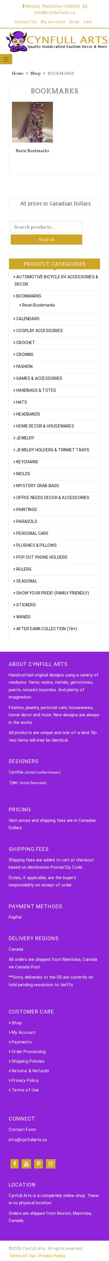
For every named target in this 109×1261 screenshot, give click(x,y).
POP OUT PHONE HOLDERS (41, 557)
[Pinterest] (38, 1164)
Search (46, 239)
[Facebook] (14, 1164)
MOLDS (23, 473)
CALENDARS (28, 318)
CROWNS (24, 354)
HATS (21, 402)
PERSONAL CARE (32, 533)
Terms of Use (25, 1090)
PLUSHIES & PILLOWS (36, 545)
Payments (22, 1042)
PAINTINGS (26, 509)
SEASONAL (26, 581)
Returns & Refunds (30, 1070)
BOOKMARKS (28, 296)
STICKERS (26, 605)
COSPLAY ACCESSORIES (39, 330)
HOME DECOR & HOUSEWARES (45, 426)
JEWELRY (25, 438)
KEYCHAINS (27, 461)
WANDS (23, 617)
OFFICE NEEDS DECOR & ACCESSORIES (52, 497)
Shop (74, 21)
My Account (53, 21)
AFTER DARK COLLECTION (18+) (46, 628)
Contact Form (22, 1129)
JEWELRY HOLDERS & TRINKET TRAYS (52, 450)
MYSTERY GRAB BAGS (37, 485)
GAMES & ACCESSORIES (39, 378)
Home (18, 73)
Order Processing (29, 1051)
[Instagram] (51, 1164)
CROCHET (25, 342)
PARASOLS (26, 521)
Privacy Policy (25, 1080)
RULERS (23, 569)
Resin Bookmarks (38, 305)
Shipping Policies (28, 1061)
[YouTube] (26, 1164)
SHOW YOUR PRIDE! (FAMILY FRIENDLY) (52, 593)
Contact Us (25, 21)
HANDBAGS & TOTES (36, 390)
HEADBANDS (28, 414)
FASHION (24, 366)
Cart (87, 21)
